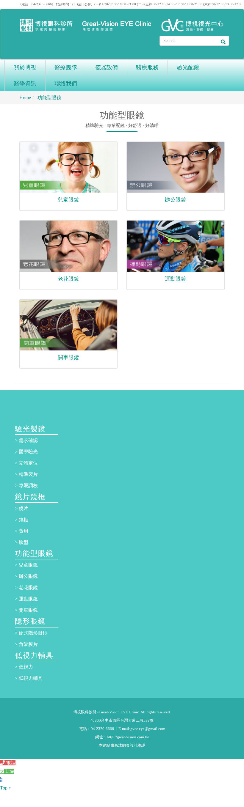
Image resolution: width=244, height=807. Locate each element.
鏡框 (23, 519)
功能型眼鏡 (48, 97)
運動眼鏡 (175, 279)
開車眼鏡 (68, 358)
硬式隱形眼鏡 (33, 632)
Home (25, 97)
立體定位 (28, 462)
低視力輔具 (31, 678)
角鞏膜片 (28, 644)
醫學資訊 (25, 83)
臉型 (23, 542)
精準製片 (28, 474)
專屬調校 (28, 485)
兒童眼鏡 (68, 200)
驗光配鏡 (188, 67)
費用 (23, 531)
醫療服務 (147, 67)
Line (9, 771)
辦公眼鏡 (175, 200)
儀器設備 (106, 67)
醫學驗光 (28, 451)
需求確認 (28, 440)
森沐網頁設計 (125, 745)
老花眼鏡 (68, 279)
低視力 (26, 666)
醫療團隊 (65, 67)
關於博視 (25, 67)
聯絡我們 (65, 83)
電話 (10, 762)
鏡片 (23, 508)
